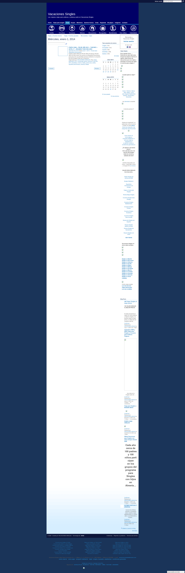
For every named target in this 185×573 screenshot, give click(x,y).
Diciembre (128, 97)
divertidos (74, 63)
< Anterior (51, 68)
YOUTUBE (108, 564)
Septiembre (132, 94)
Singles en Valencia (127, 262)
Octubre (125, 95)
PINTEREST (98, 564)
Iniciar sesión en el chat (174, 572)
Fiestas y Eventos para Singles (121, 550)
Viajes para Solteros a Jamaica (93, 546)
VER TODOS (128, 237)
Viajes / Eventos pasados (71, 36)
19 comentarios (127, 403)
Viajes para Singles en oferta (121, 542)
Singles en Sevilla (127, 263)
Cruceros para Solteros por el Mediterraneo (63, 548)
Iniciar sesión (158, 1)
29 (110, 72)
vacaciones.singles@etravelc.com (127, 557)
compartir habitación (129, 138)
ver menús (132, 166)
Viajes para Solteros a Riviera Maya (93, 549)
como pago (128, 137)
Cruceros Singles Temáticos (128, 211)
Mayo (128, 92)
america (83, 64)
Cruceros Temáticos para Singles (63, 549)
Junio (132, 92)
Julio (123, 94)
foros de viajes (128, 140)
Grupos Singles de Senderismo (129, 229)
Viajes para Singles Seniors (121, 549)
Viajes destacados (127, 287)
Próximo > (97, 68)
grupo (85, 61)
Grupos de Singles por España (129, 221)
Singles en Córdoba (127, 271)
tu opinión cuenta (128, 143)
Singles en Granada (127, 273)
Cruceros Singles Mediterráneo (128, 202)
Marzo (133, 91)
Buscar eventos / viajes (66, 44)
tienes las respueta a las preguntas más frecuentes (129, 127)
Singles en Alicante (127, 275)
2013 (75, 61)
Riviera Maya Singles (128, 194)
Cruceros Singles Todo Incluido (128, 216)
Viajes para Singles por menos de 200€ (122, 545)
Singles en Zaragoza (127, 268)
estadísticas (129, 141)
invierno (80, 63)
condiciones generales (128, 144)
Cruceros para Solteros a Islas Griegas (63, 544)
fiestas (87, 64)
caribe (94, 63)
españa (104, 50)
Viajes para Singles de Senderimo (93, 552)
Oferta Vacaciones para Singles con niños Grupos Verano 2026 (130, 439)
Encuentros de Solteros (92, 553)
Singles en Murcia (127, 270)
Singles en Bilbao (126, 265)
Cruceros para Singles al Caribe (62, 542)
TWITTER (92, 564)
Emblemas (109, 535)
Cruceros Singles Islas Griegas (129, 198)
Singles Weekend (128, 181)
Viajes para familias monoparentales (121, 552)
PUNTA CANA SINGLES (128, 422)
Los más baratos (126, 286)
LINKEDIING (115, 564)
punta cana (89, 63)
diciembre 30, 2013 (74, 50)
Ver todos (116, 56)
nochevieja (81, 61)
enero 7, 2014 (86, 50)
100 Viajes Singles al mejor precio (130, 302)
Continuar (127, 323)
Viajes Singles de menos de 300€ (128, 177)
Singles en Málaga (127, 267)
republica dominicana (74, 64)
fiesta (83, 63)
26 (103, 72)
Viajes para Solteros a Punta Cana (93, 545)
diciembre (71, 61)
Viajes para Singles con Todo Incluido (93, 542)
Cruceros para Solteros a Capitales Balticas (63, 545)
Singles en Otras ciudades (126, 277)
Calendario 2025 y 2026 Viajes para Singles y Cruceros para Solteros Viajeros (130, 333)
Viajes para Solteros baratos (121, 544)
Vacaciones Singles (61, 14)
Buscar (183, 1)
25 (117, 70)
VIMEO (103, 564)
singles (104, 45)
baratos (104, 54)
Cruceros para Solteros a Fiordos (63, 546)
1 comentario (133, 503)
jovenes (90, 61)
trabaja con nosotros (87, 563)
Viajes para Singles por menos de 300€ (122, 546)
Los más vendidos (127, 289)
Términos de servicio (132, 535)
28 (108, 72)
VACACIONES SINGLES (83, 60)
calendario (127, 101)
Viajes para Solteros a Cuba (92, 548)
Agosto (127, 94)
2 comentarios (133, 419)
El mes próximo (115, 96)
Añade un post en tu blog (128, 528)
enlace (133, 125)
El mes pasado (106, 94)
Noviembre (131, 95)
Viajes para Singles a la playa (93, 550)
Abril (125, 92)
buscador (101, 559)
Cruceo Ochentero (62, 550)
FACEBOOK (86, 564)
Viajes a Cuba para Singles (129, 190)
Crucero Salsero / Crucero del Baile (62, 552)
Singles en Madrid (127, 259)
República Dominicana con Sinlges (128, 185)
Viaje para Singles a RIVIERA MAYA (130, 406)
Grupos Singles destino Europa (129, 225)
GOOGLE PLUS (78, 564)
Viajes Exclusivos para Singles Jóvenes (121, 548)
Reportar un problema (119, 535)
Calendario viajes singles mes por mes (122, 553)
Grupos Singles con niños (129, 233)
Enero (124, 91)
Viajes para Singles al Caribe (93, 544)
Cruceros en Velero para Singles (62, 553)
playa (95, 60)
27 (106, 72)
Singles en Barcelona (128, 260)
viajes (90, 559)
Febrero (129, 91)
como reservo (128, 135)
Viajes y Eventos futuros (55, 36)
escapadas (105, 47)
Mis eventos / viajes (86, 36)
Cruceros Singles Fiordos (128, 207)
